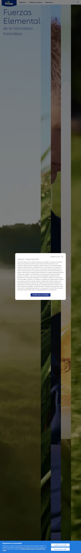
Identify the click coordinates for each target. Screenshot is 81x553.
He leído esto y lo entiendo (40, 295)
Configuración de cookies (60, 545)
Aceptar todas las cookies (60, 549)
